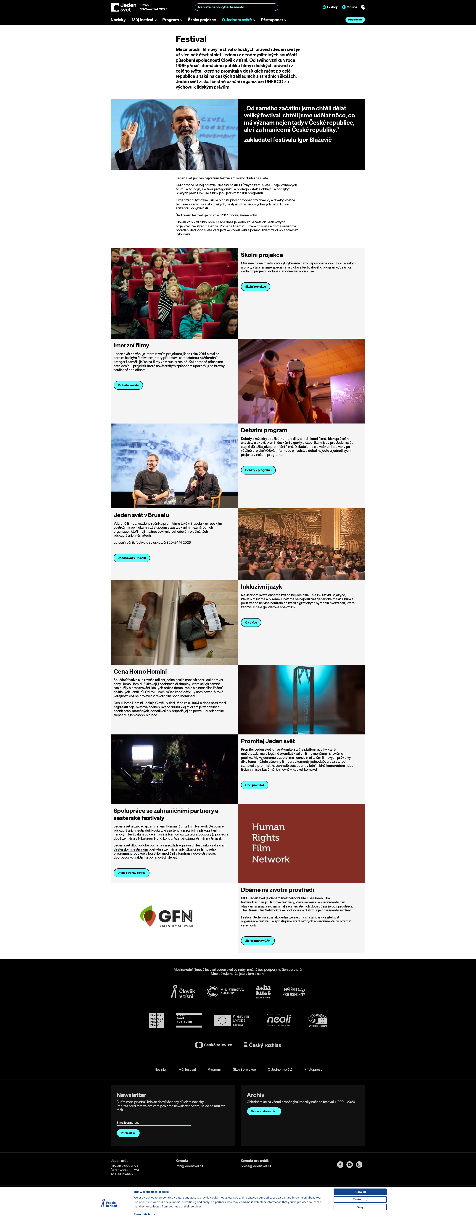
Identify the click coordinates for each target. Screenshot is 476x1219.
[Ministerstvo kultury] (225, 991)
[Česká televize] (213, 1045)
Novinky (118, 19)
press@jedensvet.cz (256, 1166)
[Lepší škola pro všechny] (294, 991)
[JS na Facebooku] (341, 1164)
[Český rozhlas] (262, 1045)
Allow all (360, 1191)
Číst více (251, 622)
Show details (142, 1214)
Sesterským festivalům (131, 849)
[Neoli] (278, 1020)
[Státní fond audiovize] (189, 1020)
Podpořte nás (355, 19)
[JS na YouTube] (351, 1164)
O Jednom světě (237, 19)
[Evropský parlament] (317, 1020)
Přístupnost (272, 19)
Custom (358, 1199)
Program (170, 19)
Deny (360, 1207)
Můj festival (142, 19)
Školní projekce (202, 19)
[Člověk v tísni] (183, 991)
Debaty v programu (258, 470)
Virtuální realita (128, 385)
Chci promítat (254, 785)
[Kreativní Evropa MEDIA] (231, 1020)
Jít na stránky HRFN (131, 872)
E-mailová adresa (129, 1117)
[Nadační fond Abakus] (263, 991)
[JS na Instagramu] (360, 1164)
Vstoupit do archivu (264, 1111)
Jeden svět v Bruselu (132, 558)
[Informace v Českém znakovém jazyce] (363, 7)
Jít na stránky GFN (258, 940)
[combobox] (237, 7)
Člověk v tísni (234, 60)
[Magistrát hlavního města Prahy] (156, 1020)
